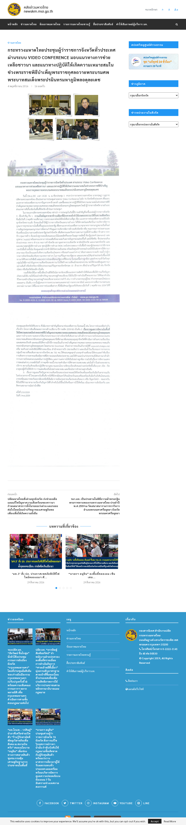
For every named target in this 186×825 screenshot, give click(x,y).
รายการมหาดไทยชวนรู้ (76, 24)
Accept (155, 821)
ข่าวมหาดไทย (29, 24)
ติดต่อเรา (133, 680)
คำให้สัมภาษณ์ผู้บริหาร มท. (132, 24)
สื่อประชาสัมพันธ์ (103, 24)
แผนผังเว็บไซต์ (136, 689)
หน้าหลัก (13, 24)
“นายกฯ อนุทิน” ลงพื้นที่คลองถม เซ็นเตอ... (91, 575)
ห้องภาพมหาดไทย (50, 24)
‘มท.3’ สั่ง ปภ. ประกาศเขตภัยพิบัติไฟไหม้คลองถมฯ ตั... (36, 575)
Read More (170, 821)
